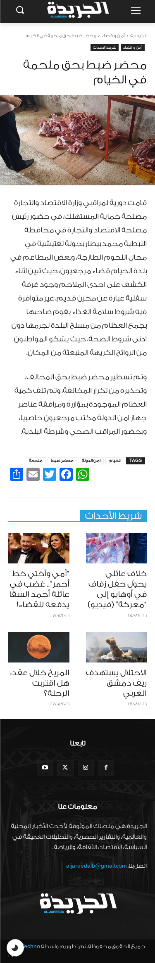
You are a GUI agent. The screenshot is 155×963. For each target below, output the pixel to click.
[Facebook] (106, 768)
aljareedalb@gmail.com (96, 866)
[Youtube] (45, 768)
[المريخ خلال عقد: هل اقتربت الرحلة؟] (38, 647)
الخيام (115, 460)
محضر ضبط (62, 460)
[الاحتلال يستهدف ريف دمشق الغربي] (116, 647)
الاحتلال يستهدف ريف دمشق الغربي (116, 683)
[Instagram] (86, 768)
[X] (65, 768)
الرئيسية (138, 35)
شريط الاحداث (104, 47)
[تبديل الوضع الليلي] (15, 947)
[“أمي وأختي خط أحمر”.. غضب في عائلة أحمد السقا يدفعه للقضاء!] (38, 548)
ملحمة (36, 460)
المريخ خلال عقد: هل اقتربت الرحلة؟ (39, 683)
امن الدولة (91, 460)
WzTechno (26, 946)
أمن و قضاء (113, 35)
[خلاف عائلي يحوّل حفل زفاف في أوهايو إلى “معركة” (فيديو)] (116, 548)
